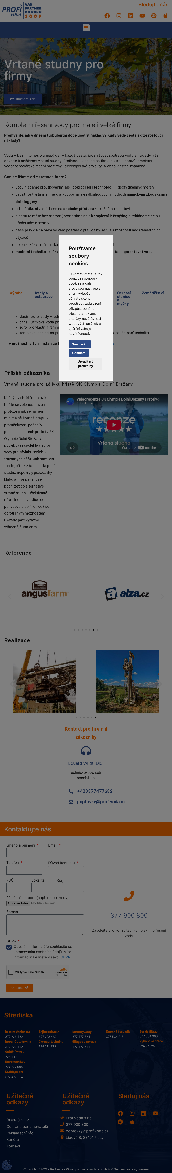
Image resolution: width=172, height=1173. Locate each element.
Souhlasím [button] (79, 344)
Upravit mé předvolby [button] (85, 364)
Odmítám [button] (78, 353)
